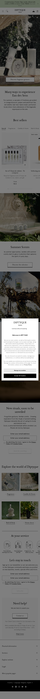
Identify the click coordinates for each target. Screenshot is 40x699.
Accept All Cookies (20, 376)
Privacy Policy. (28, 365)
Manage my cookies (20, 370)
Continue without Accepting (19, 328)
